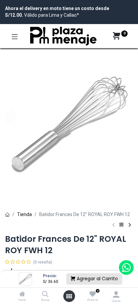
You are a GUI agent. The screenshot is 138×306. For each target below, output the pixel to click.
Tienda (24, 214)
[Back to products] (122, 224)
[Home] (22, 294)
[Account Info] (116, 294)
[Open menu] (69, 296)
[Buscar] (45, 294)
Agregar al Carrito (96, 278)
